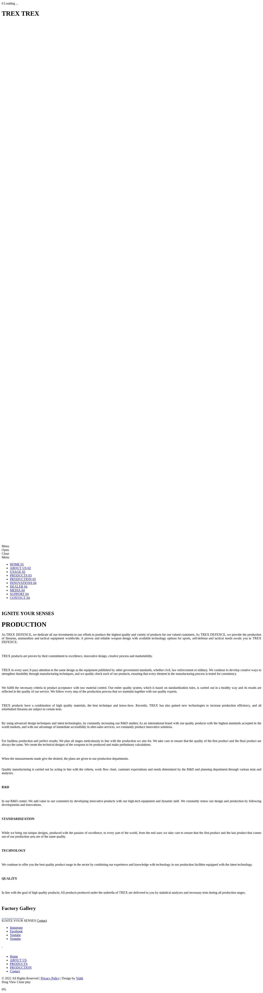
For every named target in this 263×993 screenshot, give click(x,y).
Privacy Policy (50, 978)
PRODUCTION (21, 967)
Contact (42, 920)
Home (14, 956)
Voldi (79, 978)
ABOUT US (18, 960)
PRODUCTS (19, 964)
